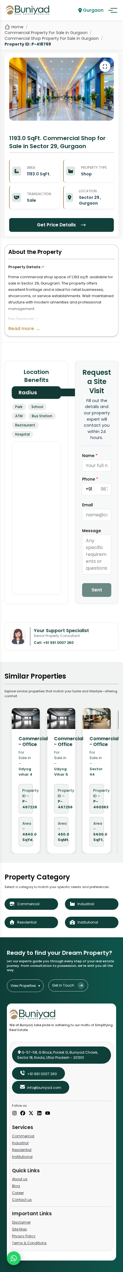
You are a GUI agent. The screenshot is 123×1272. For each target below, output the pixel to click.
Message (91, 531)
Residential (21, 1149)
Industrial (20, 1142)
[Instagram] (14, 1113)
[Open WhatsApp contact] (14, 1258)
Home (17, 27)
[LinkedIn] (39, 1113)
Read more (24, 328)
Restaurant (25, 425)
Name (90, 455)
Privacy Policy (23, 1236)
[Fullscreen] (105, 66)
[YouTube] (47, 1113)
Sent (97, 590)
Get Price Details (56, 225)
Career (18, 1192)
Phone (90, 479)
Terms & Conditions (29, 1242)
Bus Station (42, 415)
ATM (19, 415)
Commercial (23, 1136)
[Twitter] (31, 1113)
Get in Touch (63, 985)
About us (19, 1179)
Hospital (22, 434)
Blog (16, 1185)
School (37, 406)
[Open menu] (112, 10)
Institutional (22, 1156)
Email (87, 505)
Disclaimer (21, 1222)
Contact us (22, 1199)
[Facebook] (22, 1113)
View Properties (25, 985)
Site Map (19, 1229)
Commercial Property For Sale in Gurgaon (46, 33)
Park (18, 406)
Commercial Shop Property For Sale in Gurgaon (52, 38)
